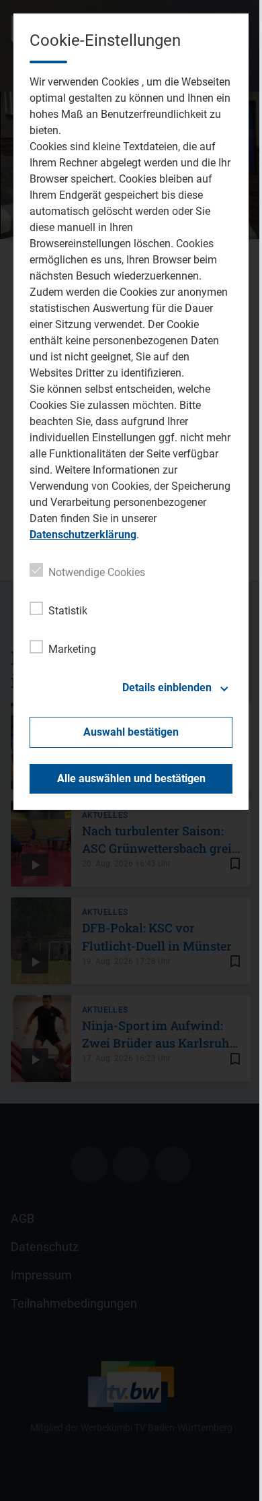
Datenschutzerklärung (83, 534)
